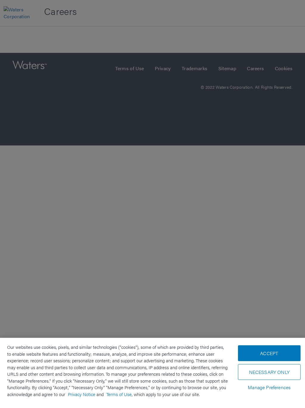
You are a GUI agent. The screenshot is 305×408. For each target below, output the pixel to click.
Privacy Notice (81, 394)
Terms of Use (119, 394)
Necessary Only (269, 372)
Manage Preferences (269, 387)
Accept (269, 353)
